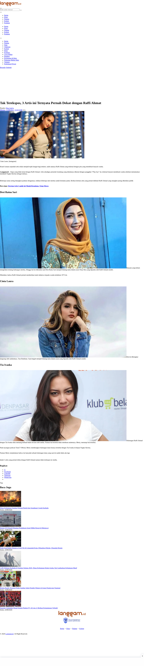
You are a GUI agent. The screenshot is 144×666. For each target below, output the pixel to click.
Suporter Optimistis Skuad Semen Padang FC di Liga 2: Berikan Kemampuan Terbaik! (29, 608)
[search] (1, 8)
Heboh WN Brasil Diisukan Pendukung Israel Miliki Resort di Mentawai (24, 528)
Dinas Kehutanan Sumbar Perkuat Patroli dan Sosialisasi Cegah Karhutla (24, 508)
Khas (6, 17)
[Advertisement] (72, 661)
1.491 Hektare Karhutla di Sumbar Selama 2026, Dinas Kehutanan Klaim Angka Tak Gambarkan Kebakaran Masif (38, 568)
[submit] (21, 10)
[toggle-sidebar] (1, 12)
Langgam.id (9, 634)
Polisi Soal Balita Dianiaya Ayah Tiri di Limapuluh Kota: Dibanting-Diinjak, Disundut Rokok (31, 548)
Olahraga (7, 47)
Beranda (3, 67)
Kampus (7, 23)
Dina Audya (10, 108)
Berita (6, 15)
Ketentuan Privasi (10, 64)
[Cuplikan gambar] (10, 506)
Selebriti (8, 67)
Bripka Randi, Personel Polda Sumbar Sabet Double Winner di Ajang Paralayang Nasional (30, 588)
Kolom (6, 21)
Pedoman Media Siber (11, 60)
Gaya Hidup (8, 54)
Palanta (6, 19)
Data (5, 45)
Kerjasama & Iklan (10, 58)
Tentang (7, 62)
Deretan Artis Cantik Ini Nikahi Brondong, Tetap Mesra (28, 186)
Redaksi (7, 56)
